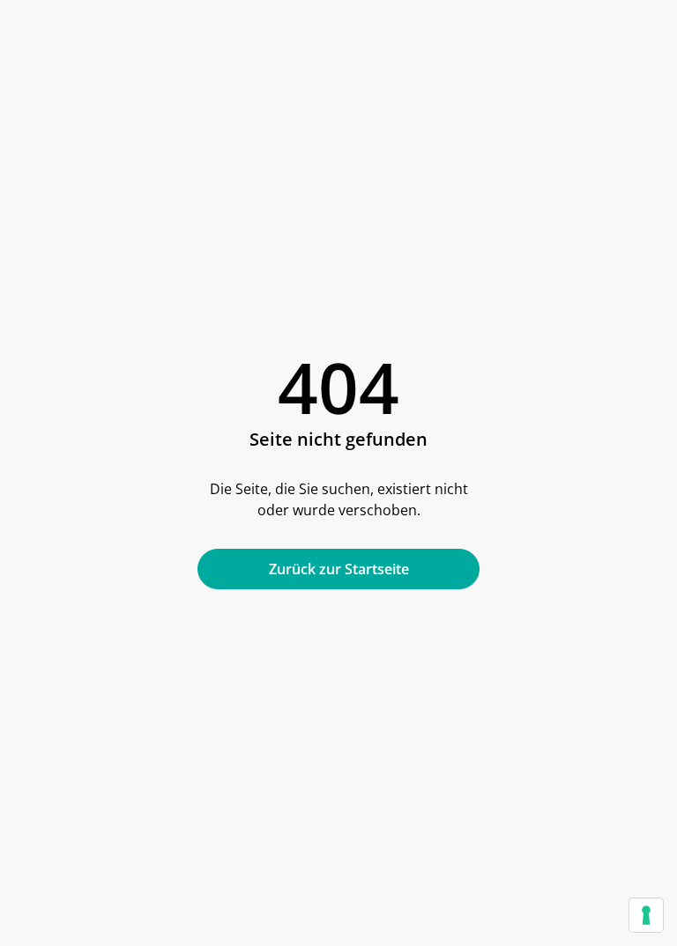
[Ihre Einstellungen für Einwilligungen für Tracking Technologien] (646, 915)
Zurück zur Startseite (339, 569)
